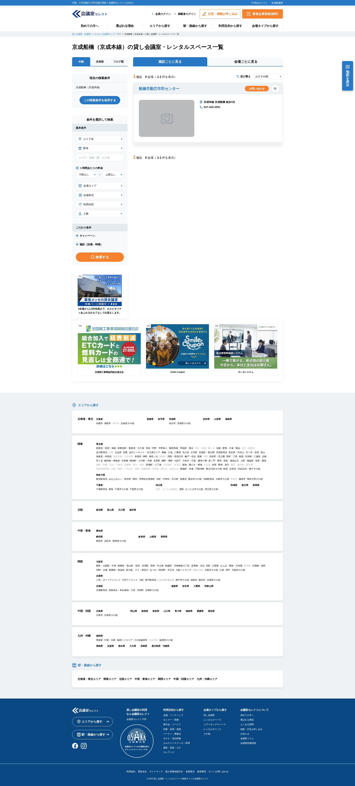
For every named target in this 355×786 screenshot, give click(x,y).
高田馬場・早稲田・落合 (181, 448)
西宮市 (202, 580)
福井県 (132, 510)
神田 (145, 456)
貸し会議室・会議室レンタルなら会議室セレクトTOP (96, 34)
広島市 (99, 615)
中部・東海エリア (145, 678)
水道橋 (124, 460)
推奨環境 (201, 771)
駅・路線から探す (195, 25)
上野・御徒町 (247, 460)
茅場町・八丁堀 (153, 464)
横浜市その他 (195, 479)
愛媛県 (200, 611)
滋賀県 (174, 586)
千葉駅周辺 (101, 489)
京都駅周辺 (101, 590)
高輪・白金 (167, 452)
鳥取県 (156, 611)
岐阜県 (141, 536)
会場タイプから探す (265, 25)
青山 (263, 452)
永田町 (156, 460)
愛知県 (99, 530)
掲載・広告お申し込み (251, 729)
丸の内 (185, 452)
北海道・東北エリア (89, 678)
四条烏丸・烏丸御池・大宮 (122, 590)
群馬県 (256, 485)
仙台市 (172, 423)
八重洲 (177, 452)
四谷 (148, 448)
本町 (208, 565)
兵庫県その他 (213, 580)
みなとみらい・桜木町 (120, 479)
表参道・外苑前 (104, 456)
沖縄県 (166, 646)
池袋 (218, 448)
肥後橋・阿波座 (116, 570)
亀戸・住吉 (190, 456)
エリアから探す (160, 25)
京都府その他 (151, 590)
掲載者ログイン (187, 13)
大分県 (132, 646)
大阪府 (99, 561)
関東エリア (110, 678)
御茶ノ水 (153, 456)
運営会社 (142, 771)
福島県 (228, 419)
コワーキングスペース (215, 724)
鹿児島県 (156, 646)
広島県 (99, 611)
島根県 (144, 611)
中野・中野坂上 (159, 448)
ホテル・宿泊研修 (172, 738)
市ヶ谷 (99, 460)
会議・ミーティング (173, 715)
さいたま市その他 (194, 489)
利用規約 (130, 771)
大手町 (194, 452)
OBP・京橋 (101, 570)
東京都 (99, 444)
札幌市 (99, 423)
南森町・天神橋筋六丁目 (177, 565)
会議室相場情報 (248, 743)
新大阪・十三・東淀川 (137, 570)
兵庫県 (99, 576)
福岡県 (99, 636)
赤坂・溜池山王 (231, 460)
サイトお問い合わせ (219, 771)
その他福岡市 (140, 640)
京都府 (99, 586)
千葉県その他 (136, 489)
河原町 (140, 590)
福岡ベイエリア (125, 640)
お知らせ (244, 734)
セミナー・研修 (171, 719)
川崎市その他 (222, 479)
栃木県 (245, 485)
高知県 (211, 611)
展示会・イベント (172, 724)
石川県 (121, 510)
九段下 (177, 460)
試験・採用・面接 (172, 729)
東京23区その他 (214, 469)
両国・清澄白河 (175, 456)
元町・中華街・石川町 (167, 479)
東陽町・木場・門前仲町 (192, 469)
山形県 (217, 419)
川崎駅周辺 (208, 479)
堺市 (228, 570)
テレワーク (168, 752)
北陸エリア (125, 678)
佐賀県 (110, 646)
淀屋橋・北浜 (197, 565)
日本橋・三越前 (253, 456)
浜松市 (107, 541)
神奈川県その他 (255, 479)
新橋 (199, 456)
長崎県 (99, 646)
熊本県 (121, 646)
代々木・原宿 (252, 452)
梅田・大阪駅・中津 (106, 565)
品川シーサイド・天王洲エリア (144, 452)
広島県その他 (111, 615)
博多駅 (99, 640)
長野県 (164, 536)
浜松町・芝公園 (217, 456)
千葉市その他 (121, 489)
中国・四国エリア (183, 678)
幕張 (111, 489)
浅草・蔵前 (260, 460)
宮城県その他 (183, 423)
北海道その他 (127, 423)
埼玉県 (159, 485)
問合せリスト (260, 3)
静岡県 (99, 536)
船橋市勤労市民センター (159, 89)
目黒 (125, 452)
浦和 (181, 489)
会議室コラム (247, 738)
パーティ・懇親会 (172, 734)
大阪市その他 (211, 570)
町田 (225, 469)
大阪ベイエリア (183, 570)
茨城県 (234, 485)
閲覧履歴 (278, 3)
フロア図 (118, 61)
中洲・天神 (109, 640)
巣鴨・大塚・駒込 (231, 448)
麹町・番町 (167, 460)
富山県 (110, 510)
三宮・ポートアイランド (108, 580)
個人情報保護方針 (174, 771)
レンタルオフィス (212, 729)
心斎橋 (215, 565)
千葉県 (99, 485)
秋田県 (206, 419)
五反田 (118, 452)
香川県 (178, 611)
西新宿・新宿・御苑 (106, 448)
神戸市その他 (182, 580)
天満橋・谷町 (259, 565)
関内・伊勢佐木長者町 (144, 479)
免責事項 (190, 771)
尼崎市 (193, 580)
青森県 (150, 419)
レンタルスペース (212, 719)
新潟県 (99, 510)
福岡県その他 (166, 640)
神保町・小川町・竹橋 (141, 460)
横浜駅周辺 (101, 479)
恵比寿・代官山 (236, 452)
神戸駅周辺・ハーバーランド (159, 580)
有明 (214, 464)
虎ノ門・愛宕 (215, 460)
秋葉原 (138, 456)
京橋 (264, 456)
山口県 (167, 611)
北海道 (99, 419)
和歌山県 (208, 586)
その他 (207, 734)
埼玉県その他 (211, 489)
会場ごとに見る (246, 61)
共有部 (100, 61)
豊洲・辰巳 (223, 464)
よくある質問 (247, 724)
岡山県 (133, 611)
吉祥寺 (232, 469)
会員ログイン (163, 13)
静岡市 (99, 541)
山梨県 (153, 536)
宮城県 (172, 419)
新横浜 (183, 479)
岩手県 (161, 419)
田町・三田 (231, 456)
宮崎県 (144, 646)
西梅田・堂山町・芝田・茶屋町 (133, 565)
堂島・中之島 (157, 565)
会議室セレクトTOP (136, 719)
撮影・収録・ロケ (172, 747)
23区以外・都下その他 (249, 469)
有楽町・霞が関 (206, 452)
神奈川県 (100, 475)
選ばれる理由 (125, 25)
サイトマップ (156, 771)
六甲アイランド (130, 580)
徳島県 (189, 611)
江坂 (222, 570)
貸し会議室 (209, 715)
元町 (141, 580)
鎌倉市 (242, 479)
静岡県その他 (119, 541)
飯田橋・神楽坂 (112, 460)
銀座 (241, 456)
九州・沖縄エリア (207, 678)
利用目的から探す (230, 25)
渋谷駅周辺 (221, 452)
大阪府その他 (238, 570)
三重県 (196, 586)
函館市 (107, 423)
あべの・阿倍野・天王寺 (162, 570)
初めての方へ (90, 25)
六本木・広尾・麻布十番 (194, 460)
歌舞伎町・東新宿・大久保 (131, 448)
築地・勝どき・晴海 (192, 464)
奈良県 (185, 586)
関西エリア (164, 678)
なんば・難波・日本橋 (231, 565)
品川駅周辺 (101, 452)
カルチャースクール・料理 (176, 743)
